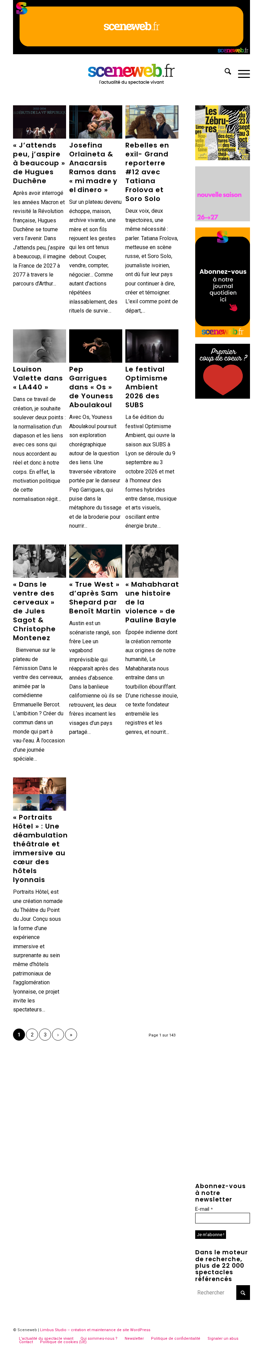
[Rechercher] (224, 72)
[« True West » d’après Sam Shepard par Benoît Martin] (95, 561)
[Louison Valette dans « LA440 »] (39, 346)
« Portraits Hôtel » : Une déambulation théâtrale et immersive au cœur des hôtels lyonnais (40, 848)
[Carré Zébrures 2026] (222, 158)
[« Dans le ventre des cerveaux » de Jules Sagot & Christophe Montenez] (39, 561)
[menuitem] (224, 72)
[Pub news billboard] (131, 52)
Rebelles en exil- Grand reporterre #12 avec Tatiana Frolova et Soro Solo (147, 171)
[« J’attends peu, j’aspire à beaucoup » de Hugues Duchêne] (39, 122)
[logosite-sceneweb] (131, 72)
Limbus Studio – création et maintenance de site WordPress (95, 1330)
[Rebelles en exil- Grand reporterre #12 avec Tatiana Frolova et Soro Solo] (151, 122)
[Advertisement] (222, 508)
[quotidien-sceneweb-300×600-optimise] (222, 335)
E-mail (204, 1209)
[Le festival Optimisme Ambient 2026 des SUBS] (151, 346)
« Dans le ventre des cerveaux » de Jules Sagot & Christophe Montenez (34, 611)
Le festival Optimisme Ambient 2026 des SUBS (146, 387)
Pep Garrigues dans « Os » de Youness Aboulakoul (91, 387)
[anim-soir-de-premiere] (222, 397)
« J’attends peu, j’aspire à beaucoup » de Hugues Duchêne (39, 163)
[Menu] (240, 72)
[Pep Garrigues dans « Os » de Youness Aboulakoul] (95, 346)
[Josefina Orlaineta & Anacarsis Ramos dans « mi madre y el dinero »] (95, 122)
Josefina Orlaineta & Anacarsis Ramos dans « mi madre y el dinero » (93, 167)
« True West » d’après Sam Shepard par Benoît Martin (95, 597)
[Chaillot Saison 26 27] (222, 219)
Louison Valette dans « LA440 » (38, 378)
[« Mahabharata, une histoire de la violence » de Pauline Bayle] (151, 561)
